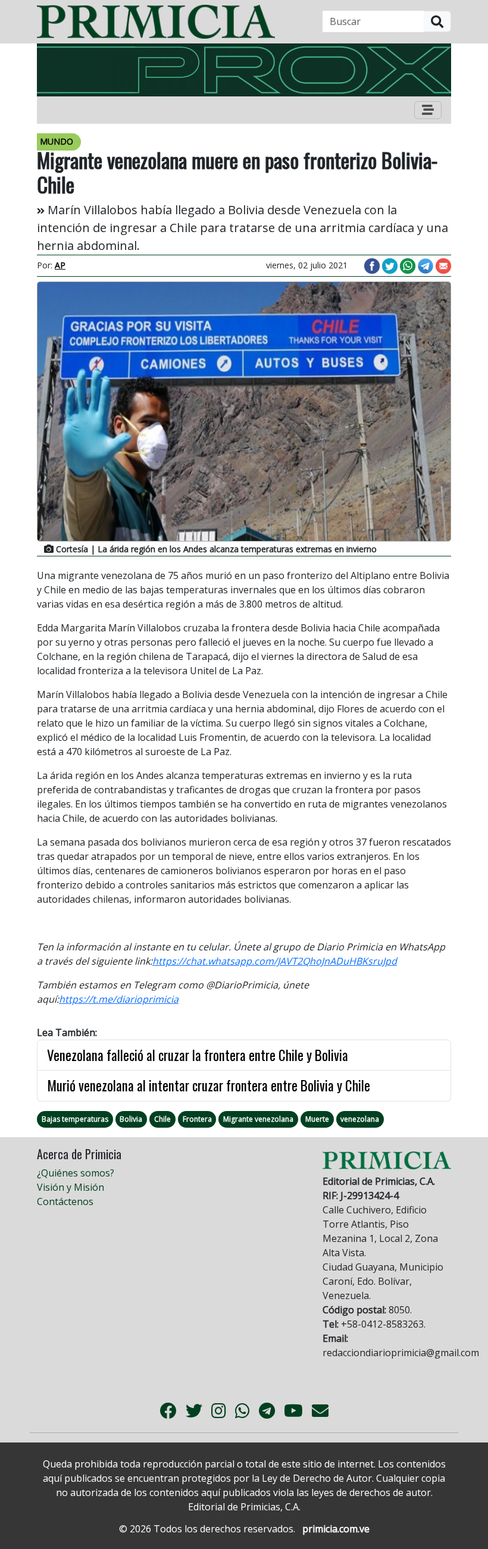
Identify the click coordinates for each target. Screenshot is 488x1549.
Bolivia (131, 1119)
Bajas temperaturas (75, 1119)
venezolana (359, 1119)
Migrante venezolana (258, 1119)
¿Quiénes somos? (75, 1172)
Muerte (317, 1119)
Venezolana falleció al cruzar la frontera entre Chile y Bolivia (197, 1055)
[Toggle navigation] (428, 110)
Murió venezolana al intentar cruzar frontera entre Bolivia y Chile (208, 1085)
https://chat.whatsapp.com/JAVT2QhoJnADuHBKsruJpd (274, 961)
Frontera (197, 1119)
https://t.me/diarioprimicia (119, 999)
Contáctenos (65, 1201)
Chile (162, 1119)
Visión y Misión (70, 1187)
